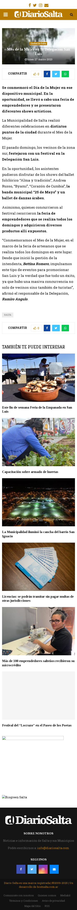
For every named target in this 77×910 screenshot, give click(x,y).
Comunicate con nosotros (18, 895)
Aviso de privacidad (53, 900)
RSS (47, 906)
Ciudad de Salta (38, 43)
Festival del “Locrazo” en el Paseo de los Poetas (36, 725)
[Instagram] (43, 869)
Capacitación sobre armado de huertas (30, 472)
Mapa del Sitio (32, 906)
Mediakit (65, 895)
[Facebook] (20, 869)
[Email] (54, 869)
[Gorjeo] (32, 869)
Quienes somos (47, 895)
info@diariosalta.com (53, 848)
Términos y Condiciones (23, 900)
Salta (7, 315)
